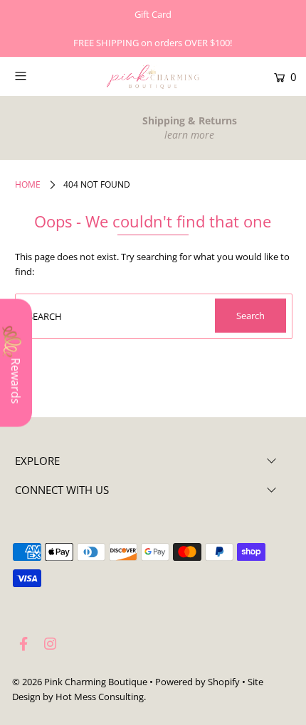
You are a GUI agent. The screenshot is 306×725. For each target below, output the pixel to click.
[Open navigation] (41, 75)
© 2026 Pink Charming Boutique (79, 681)
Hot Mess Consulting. (101, 696)
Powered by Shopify (197, 681)
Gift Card (153, 14)
